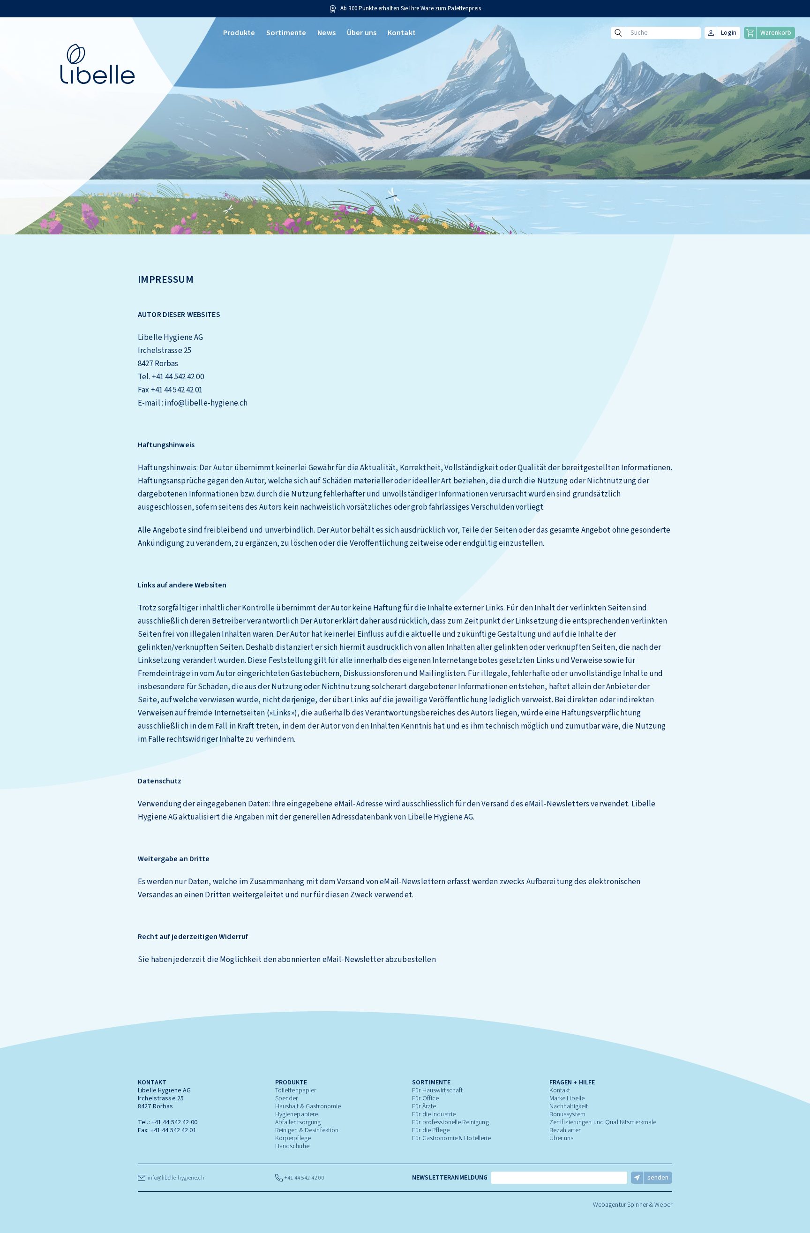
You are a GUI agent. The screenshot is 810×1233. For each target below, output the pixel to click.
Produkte (239, 33)
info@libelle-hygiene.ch (174, 1178)
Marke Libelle (567, 1098)
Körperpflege (293, 1138)
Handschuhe (292, 1146)
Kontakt (402, 33)
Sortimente (286, 33)
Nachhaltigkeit (568, 1106)
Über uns (361, 33)
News (326, 33)
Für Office (425, 1098)
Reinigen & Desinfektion (307, 1130)
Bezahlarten (565, 1130)
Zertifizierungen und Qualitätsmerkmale (603, 1122)
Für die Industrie (434, 1114)
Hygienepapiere (296, 1114)
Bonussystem (567, 1114)
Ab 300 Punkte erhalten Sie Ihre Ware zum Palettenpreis (410, 9)
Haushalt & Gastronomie (308, 1106)
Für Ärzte (424, 1106)
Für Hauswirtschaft (437, 1090)
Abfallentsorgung (298, 1122)
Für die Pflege (431, 1130)
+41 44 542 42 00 (174, 1122)
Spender (286, 1098)
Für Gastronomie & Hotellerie (451, 1138)
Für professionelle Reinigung (450, 1122)
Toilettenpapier (295, 1090)
